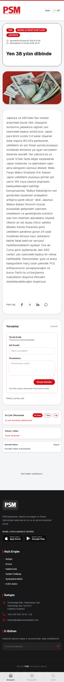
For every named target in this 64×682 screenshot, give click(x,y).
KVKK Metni (11, 584)
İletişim (9, 559)
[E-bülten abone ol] (58, 646)
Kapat (56, 444)
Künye (9, 564)
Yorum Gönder (44, 382)
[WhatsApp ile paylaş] (46, 305)
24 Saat (37, 415)
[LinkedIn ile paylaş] (38, 305)
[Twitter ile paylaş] (30, 305)
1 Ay (55, 415)
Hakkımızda (11, 569)
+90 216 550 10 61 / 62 (19, 614)
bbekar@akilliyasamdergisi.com (23, 620)
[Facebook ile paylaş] (22, 305)
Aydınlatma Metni (14, 579)
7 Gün (47, 415)
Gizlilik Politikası (13, 574)
